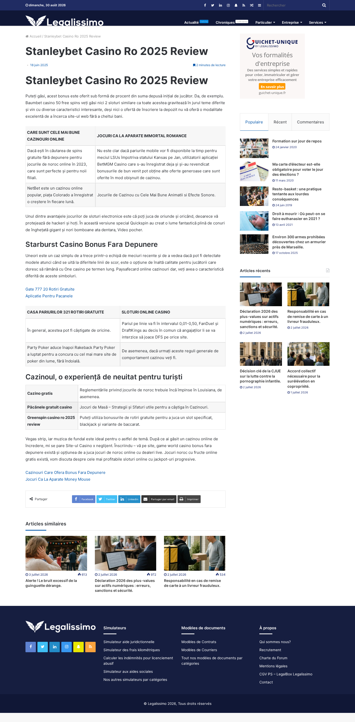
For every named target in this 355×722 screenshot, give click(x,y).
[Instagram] (228, 5)
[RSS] (244, 5)
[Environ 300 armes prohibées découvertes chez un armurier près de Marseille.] (254, 244)
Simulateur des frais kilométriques (131, 650)
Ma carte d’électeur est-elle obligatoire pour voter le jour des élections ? (297, 169)
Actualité (196, 22)
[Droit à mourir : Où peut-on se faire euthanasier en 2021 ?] (254, 221)
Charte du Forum (273, 658)
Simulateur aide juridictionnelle (128, 642)
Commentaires (310, 122)
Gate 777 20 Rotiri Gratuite (50, 289)
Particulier (263, 22)
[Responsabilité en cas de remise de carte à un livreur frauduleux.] (195, 553)
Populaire (254, 122)
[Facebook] (205, 5)
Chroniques (231, 22)
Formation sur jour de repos (297, 141)
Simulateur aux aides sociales (128, 671)
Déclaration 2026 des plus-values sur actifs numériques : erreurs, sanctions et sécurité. (125, 585)
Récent (280, 122)
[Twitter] (212, 5)
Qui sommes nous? (275, 642)
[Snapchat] (236, 5)
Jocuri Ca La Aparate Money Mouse (57, 479)
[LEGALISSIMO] (64, 22)
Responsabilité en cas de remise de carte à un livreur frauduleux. (307, 316)
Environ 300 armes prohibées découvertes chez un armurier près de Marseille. (299, 242)
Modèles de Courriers (199, 650)
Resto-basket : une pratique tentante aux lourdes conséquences (296, 194)
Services (316, 22)
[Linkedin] (220, 5)
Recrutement (270, 650)
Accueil (35, 36)
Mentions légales (273, 666)
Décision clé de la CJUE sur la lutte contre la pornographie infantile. (260, 376)
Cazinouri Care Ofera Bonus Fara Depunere (65, 472)
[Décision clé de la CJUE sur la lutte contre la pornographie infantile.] (261, 354)
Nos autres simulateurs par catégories (135, 679)
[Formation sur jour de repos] (254, 148)
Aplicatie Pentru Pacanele (49, 295)
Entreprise (290, 22)
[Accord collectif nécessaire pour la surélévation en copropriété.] (308, 354)
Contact (266, 682)
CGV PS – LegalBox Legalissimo (285, 674)
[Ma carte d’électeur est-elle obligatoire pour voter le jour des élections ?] (254, 171)
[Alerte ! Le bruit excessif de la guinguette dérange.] (56, 553)
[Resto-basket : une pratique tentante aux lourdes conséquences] (254, 196)
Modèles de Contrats (198, 642)
